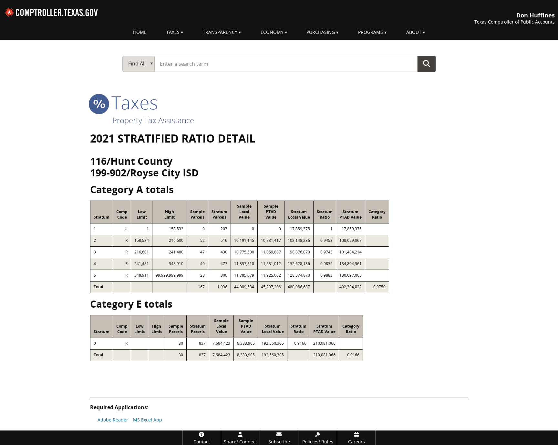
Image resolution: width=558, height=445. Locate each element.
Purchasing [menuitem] (320, 32)
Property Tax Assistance (153, 120)
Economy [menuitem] (272, 32)
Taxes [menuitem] (173, 32)
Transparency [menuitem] (220, 32)
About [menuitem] (413, 32)
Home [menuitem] (140, 32)
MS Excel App (147, 420)
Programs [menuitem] (370, 32)
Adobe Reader (113, 420)
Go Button (427, 63)
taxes (132, 102)
